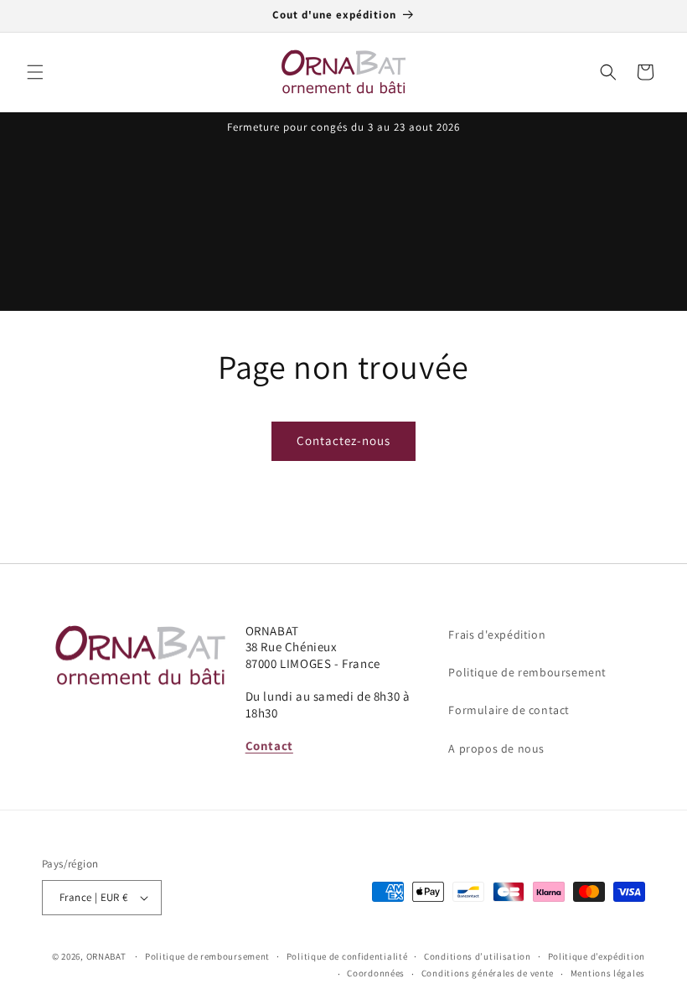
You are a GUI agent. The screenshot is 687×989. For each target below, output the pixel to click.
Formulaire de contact (509, 709)
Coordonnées (376, 973)
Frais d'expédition (496, 634)
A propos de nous (496, 748)
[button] (35, 72)
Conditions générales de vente (487, 973)
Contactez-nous (343, 440)
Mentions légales (608, 973)
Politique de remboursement (527, 672)
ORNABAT (106, 956)
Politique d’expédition (596, 956)
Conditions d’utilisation (477, 956)
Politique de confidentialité (347, 956)
